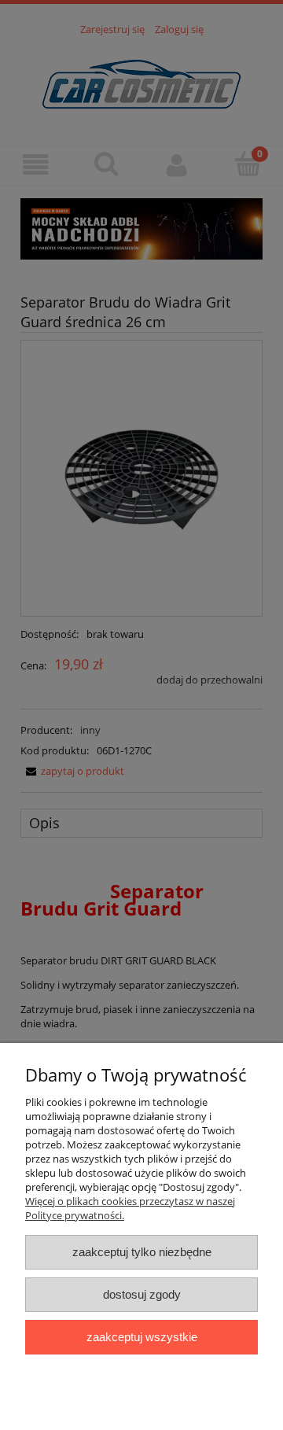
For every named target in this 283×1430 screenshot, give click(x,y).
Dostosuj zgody (142, 1294)
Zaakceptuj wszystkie (141, 1336)
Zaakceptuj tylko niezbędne (141, 1252)
